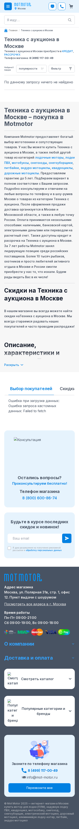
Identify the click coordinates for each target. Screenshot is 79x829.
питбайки (11, 168)
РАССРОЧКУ (12, 54)
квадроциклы (62, 168)
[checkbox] (9, 548)
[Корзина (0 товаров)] (71, 6)
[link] (37, 30)
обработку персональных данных (44, 550)
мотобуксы (20, 163)
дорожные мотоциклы (21, 173)
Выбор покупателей (31, 388)
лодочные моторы (49, 157)
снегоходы (39, 163)
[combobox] (31, 69)
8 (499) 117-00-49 (41, 58)
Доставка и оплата (28, 658)
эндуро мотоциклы (35, 168)
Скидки (68, 388)
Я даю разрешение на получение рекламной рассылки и (37, 548)
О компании (19, 644)
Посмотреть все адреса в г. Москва (35, 604)
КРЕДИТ (67, 51)
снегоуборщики (61, 163)
